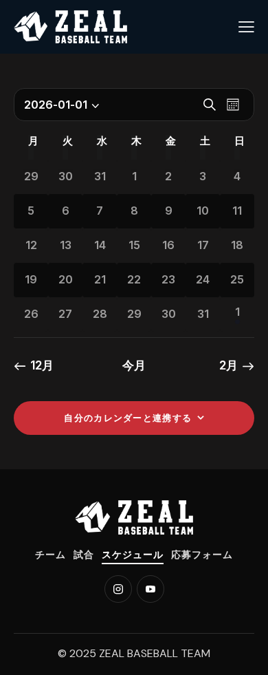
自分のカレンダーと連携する (128, 417)
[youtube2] (150, 589)
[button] (246, 27)
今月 (134, 365)
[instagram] (118, 589)
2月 (228, 365)
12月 (42, 365)
